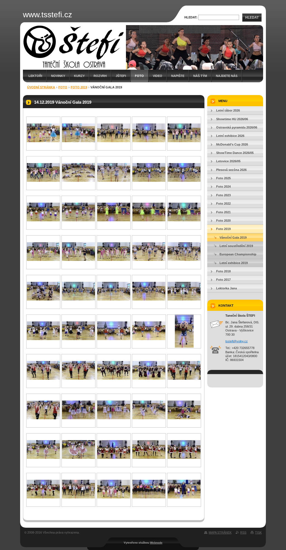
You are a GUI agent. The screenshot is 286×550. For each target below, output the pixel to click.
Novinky (58, 75)
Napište (177, 75)
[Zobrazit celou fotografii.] (43, 141)
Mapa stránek (220, 532)
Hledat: (190, 17)
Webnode (156, 542)
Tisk (258, 532)
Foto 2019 (79, 87)
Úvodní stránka (41, 87)
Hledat (252, 18)
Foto (139, 75)
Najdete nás (226, 75)
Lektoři (35, 75)
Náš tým (200, 75)
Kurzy (79, 75)
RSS (243, 532)
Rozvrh (100, 75)
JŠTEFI (121, 75)
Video (157, 75)
